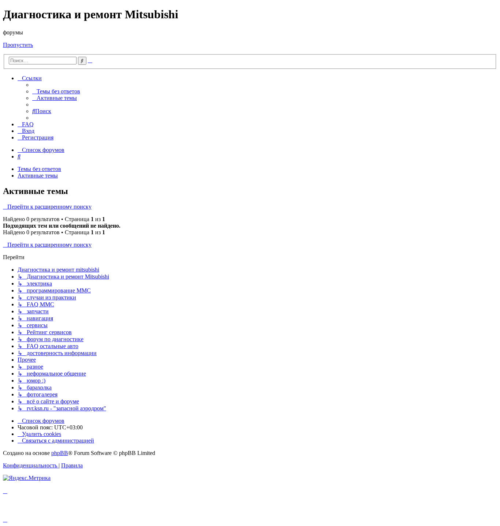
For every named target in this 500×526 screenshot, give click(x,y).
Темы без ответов (39, 169)
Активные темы (38, 175)
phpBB (59, 453)
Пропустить (18, 45)
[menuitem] (56, 91)
